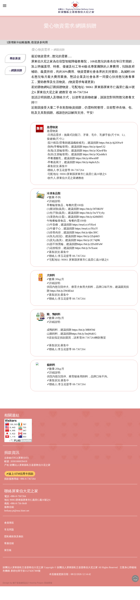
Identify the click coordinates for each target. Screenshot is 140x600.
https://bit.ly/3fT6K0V (92, 208)
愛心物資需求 (41, 49)
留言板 (7, 550)
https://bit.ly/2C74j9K (88, 240)
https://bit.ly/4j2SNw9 (111, 142)
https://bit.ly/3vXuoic (86, 248)
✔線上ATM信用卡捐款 (19, 473)
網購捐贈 (60, 49)
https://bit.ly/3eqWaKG (83, 333)
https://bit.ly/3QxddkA (95, 154)
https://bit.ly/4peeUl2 (94, 146)
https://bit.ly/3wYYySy (92, 212)
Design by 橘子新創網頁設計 (16, 583)
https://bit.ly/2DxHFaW (90, 244)
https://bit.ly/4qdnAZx (88, 162)
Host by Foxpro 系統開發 (41, 583)
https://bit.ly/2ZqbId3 (88, 236)
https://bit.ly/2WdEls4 (62, 290)
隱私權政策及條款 (13, 536)
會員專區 (9, 523)
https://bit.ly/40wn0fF (87, 158)
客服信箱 (9, 543)
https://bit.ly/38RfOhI (83, 329)
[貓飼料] (37, 364)
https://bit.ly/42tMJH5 (91, 216)
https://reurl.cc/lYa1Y (86, 228)
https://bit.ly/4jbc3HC (86, 232)
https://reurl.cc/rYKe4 (84, 224)
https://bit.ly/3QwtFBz (95, 150)
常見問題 (9, 529)
